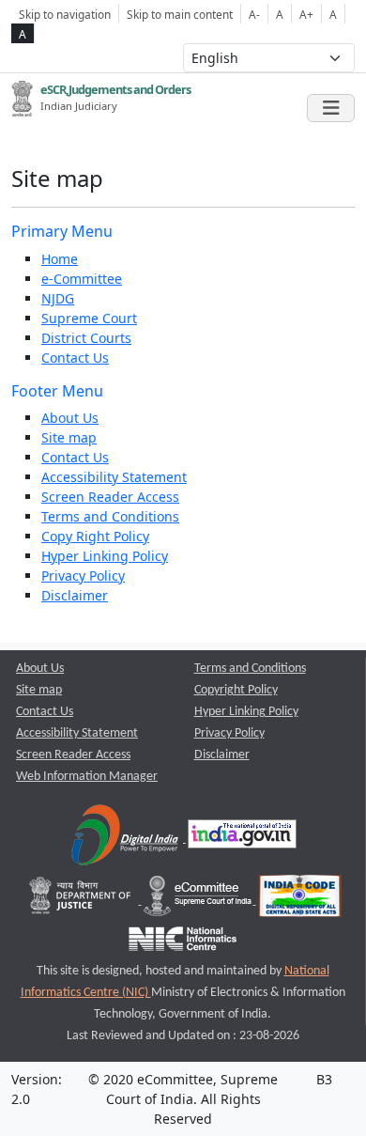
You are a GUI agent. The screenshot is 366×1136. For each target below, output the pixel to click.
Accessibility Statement (114, 477)
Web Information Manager (87, 776)
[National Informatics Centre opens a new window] (182, 943)
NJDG (57, 298)
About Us (70, 418)
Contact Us (75, 357)
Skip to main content (180, 14)
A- (254, 14)
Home (59, 259)
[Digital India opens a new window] (126, 839)
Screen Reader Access (110, 497)
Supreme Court (89, 318)
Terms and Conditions (110, 516)
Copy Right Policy (95, 536)
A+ (306, 14)
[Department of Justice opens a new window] (82, 901)
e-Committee (81, 279)
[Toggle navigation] (331, 108)
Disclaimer (74, 595)
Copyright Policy (236, 690)
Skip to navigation (65, 14)
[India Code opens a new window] (299, 901)
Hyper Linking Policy (104, 556)
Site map (69, 437)
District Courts (86, 338)
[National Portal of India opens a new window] (242, 839)
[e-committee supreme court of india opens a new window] (199, 901)
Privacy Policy (83, 575)
